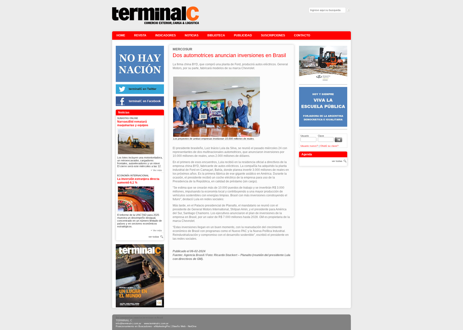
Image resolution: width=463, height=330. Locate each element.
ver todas (154, 236)
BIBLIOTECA (216, 35)
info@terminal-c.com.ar (128, 323)
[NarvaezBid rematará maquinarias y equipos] (136, 140)
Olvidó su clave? (329, 146)
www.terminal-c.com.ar (156, 323)
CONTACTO (302, 35)
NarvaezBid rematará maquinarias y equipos (132, 123)
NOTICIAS (191, 35)
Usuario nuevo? (309, 146)
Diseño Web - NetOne (184, 326)
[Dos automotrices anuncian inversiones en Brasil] (155, 24)
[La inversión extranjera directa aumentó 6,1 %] (136, 198)
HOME (120, 35)
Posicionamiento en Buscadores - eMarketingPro (143, 326)
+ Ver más (156, 170)
